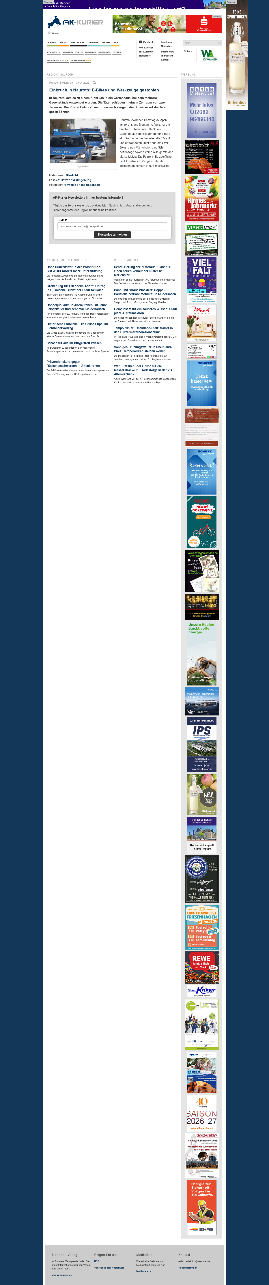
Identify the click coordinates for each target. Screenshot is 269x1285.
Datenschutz (167, 51)
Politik (64, 42)
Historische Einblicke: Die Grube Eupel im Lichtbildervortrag (77, 326)
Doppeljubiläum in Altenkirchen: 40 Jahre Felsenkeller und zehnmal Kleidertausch (77, 307)
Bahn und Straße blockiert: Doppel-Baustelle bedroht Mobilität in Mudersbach (145, 292)
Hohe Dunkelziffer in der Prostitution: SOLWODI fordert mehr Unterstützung (74, 269)
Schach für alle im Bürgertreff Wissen (74, 343)
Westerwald (57, 60)
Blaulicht (72, 175)
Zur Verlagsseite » (62, 1275)
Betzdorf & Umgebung (76, 180)
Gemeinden (104, 52)
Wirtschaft (78, 42)
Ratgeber (90, 52)
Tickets (188, 51)
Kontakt (165, 59)
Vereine (93, 42)
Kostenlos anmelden (112, 234)
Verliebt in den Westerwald (109, 1267)
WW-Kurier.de (146, 47)
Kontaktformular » (188, 1267)
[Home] (49, 32)
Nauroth (66, 74)
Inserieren (166, 42)
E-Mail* (62, 220)
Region (52, 42)
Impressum (167, 55)
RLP (116, 42)
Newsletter (145, 55)
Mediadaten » (143, 1271)
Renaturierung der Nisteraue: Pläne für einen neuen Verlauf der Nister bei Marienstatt (142, 271)
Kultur (106, 42)
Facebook (148, 42)
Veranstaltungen (73, 52)
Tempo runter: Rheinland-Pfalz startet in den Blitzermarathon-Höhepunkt (143, 330)
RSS (96, 1261)
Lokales (52, 52)
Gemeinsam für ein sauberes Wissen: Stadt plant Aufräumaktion (145, 311)
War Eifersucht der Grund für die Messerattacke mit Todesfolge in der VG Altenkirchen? (143, 370)
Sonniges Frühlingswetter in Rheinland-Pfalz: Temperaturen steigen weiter (143, 349)
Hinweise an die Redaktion (82, 185)
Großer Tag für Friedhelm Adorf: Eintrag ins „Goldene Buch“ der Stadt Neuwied (76, 288)
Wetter (117, 52)
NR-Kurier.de (146, 51)
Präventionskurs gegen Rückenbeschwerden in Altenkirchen (73, 363)
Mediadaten (167, 46)
